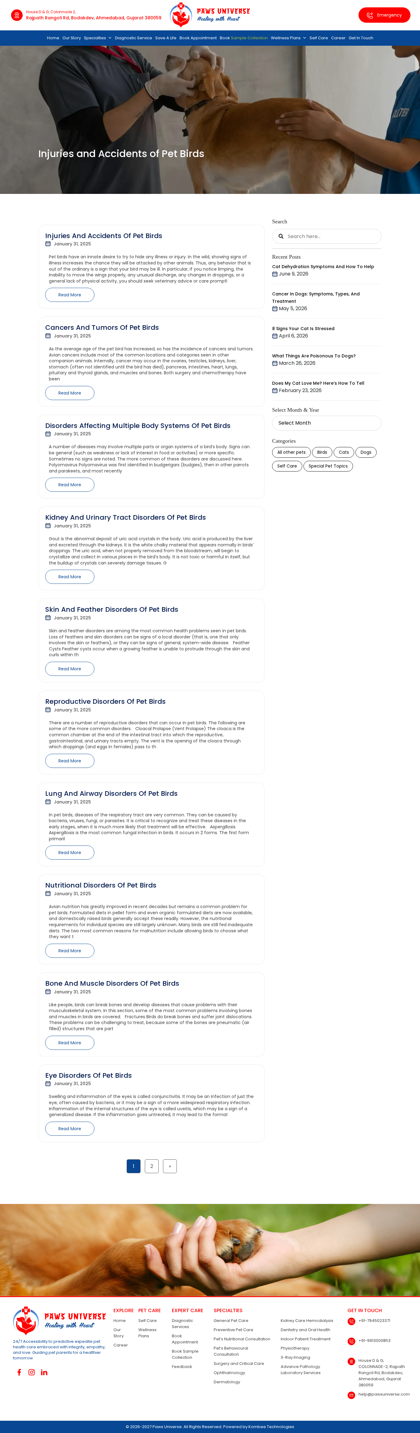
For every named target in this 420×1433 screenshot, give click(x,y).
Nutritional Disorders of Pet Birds (101, 885)
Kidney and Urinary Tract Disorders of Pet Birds (125, 517)
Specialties (95, 38)
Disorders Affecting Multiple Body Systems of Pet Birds (138, 425)
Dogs (366, 452)
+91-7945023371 (374, 1320)
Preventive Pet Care (233, 1330)
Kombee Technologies (271, 1427)
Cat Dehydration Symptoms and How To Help (323, 267)
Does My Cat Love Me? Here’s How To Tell (318, 383)
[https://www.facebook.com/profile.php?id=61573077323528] (19, 1372)
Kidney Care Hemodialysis (307, 1320)
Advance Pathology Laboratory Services (301, 1370)
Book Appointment (198, 38)
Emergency (389, 15)
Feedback (182, 1366)
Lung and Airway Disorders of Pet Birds (111, 793)
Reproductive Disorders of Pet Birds (105, 701)
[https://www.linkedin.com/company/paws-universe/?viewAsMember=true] (44, 1372)
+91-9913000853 (374, 1340)
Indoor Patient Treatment (306, 1339)
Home (53, 38)
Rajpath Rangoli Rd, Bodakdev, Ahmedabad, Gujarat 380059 (93, 18)
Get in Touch (361, 38)
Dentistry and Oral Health (305, 1330)
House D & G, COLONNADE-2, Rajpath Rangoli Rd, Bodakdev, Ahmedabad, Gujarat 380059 (382, 1373)
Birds (322, 452)
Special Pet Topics (328, 466)
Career (338, 38)
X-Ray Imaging (295, 1357)
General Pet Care (231, 1320)
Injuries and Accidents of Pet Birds (103, 236)
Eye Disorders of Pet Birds (88, 1075)
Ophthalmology (229, 1373)
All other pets (291, 452)
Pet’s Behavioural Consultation (231, 1351)
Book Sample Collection (185, 1354)
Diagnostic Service (133, 38)
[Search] (281, 236)
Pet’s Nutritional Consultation (242, 1339)
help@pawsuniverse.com (384, 1394)
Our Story (71, 38)
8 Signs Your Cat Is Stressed (303, 329)
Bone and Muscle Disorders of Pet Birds (112, 983)
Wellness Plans (286, 38)
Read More (69, 295)
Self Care (319, 38)
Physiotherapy (295, 1348)
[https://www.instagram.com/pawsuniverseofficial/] (32, 1372)
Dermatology (227, 1382)
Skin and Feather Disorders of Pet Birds (111, 609)
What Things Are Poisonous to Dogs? (314, 356)
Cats (344, 452)
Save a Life (165, 38)
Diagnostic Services (182, 1324)
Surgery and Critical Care (239, 1363)
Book (244, 38)
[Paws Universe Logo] (210, 14)
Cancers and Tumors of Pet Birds (102, 327)
